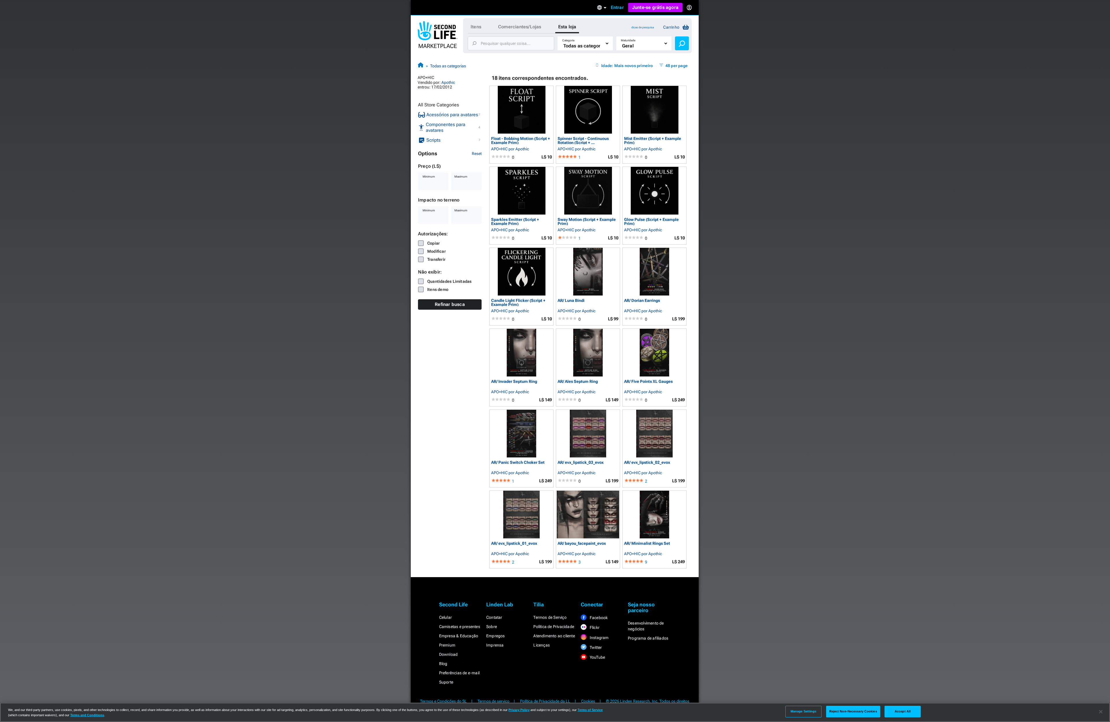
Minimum (429, 176)
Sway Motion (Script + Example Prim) (587, 221)
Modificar (436, 251)
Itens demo (437, 289)
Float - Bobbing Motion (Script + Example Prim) (520, 140)
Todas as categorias (448, 66)
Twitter (595, 647)
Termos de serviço (493, 701)
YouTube (597, 657)
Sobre (491, 626)
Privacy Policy (519, 710)
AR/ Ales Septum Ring (578, 381)
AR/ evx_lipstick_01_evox (514, 543)
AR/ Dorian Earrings (642, 300)
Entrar (617, 7)
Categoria (568, 40)
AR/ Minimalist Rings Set (647, 543)
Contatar (494, 617)
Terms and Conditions (87, 715)
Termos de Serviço (549, 617)
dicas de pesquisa (642, 27)
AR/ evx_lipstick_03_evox (581, 462)
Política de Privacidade (553, 626)
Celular (445, 617)
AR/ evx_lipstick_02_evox (647, 462)
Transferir (436, 259)
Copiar (433, 243)
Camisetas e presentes (459, 626)
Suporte (446, 682)
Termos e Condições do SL (443, 701)
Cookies (588, 701)
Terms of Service (590, 710)
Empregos (495, 636)
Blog (443, 663)
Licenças (541, 645)
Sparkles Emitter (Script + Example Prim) (515, 221)
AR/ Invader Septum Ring (514, 381)
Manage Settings (804, 711)
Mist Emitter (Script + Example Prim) (652, 140)
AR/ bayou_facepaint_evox (582, 543)
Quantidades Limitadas (449, 281)
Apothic (448, 82)
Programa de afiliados (648, 638)
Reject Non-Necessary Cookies (853, 711)
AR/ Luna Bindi (571, 300)
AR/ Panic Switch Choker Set (518, 462)
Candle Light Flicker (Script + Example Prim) (518, 302)
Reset (477, 153)
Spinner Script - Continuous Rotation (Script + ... (583, 140)
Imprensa (495, 645)
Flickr (594, 627)
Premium (447, 645)
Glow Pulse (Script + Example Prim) (651, 221)
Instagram (599, 637)
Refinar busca (450, 304)
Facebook (598, 617)
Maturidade (628, 40)
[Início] (420, 65)
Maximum (460, 176)
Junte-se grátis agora (655, 7)
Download (448, 654)
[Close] (1100, 712)
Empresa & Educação (458, 636)
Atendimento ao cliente (554, 636)
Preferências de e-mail (459, 673)
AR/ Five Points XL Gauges (648, 381)
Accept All (903, 711)
